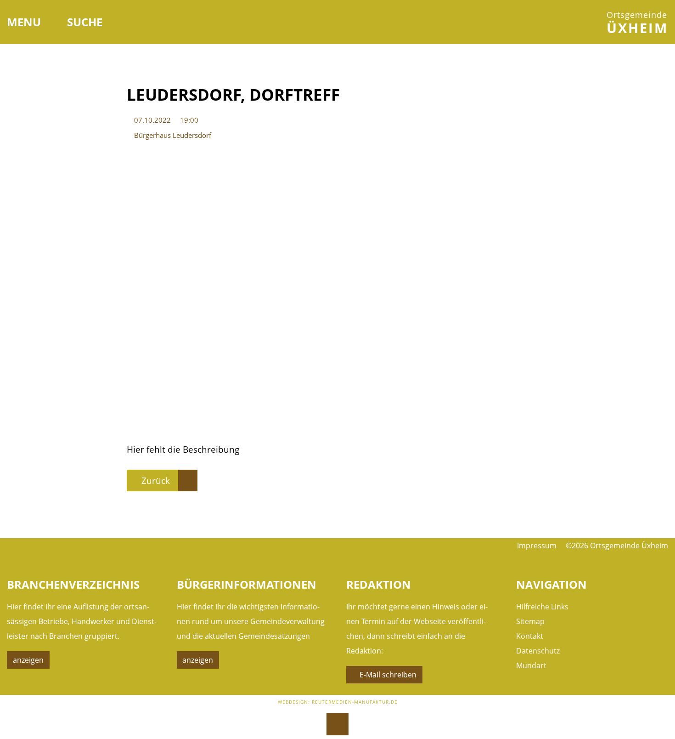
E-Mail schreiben (388, 675)
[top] (337, 724)
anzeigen (28, 660)
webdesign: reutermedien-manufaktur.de (338, 702)
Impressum (537, 545)
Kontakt (529, 636)
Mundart (531, 665)
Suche (84, 21)
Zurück (155, 480)
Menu (25, 21)
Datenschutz (538, 651)
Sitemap (530, 621)
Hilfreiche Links (542, 607)
